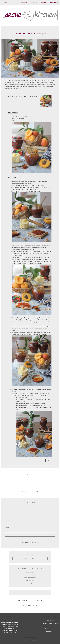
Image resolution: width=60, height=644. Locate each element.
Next (36, 491)
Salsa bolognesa (30, 583)
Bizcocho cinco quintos (30, 577)
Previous (24, 491)
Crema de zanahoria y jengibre (30, 574)
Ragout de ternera (30, 572)
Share (15, 478)
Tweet (26, 478)
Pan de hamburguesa (30, 580)
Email (36, 478)
